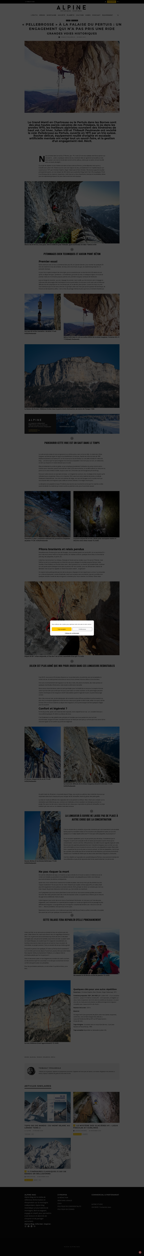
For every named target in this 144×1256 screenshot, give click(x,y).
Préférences (82, 629)
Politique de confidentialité (72, 633)
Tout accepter (62, 629)
